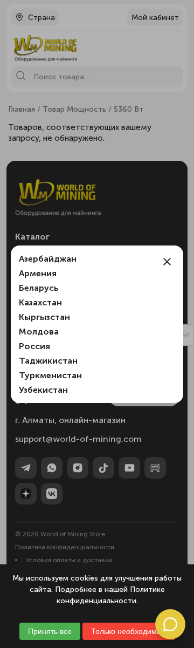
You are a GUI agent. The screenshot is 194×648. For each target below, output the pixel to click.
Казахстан (40, 302)
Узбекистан (43, 390)
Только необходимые (129, 631)
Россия (34, 346)
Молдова (39, 331)
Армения (38, 273)
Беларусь (39, 288)
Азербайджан (48, 259)
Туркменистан (50, 375)
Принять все (50, 631)
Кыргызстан (44, 317)
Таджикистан (48, 361)
